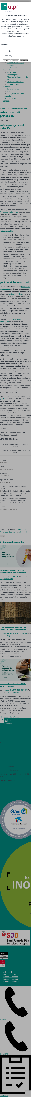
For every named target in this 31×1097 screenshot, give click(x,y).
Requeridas (6, 60)
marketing (8, 56)
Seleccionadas (15, 60)
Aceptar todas (23, 60)
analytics (7, 51)
